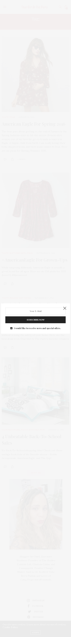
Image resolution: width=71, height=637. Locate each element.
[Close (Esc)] (64, 308)
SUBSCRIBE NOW (35, 319)
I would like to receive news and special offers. (37, 328)
